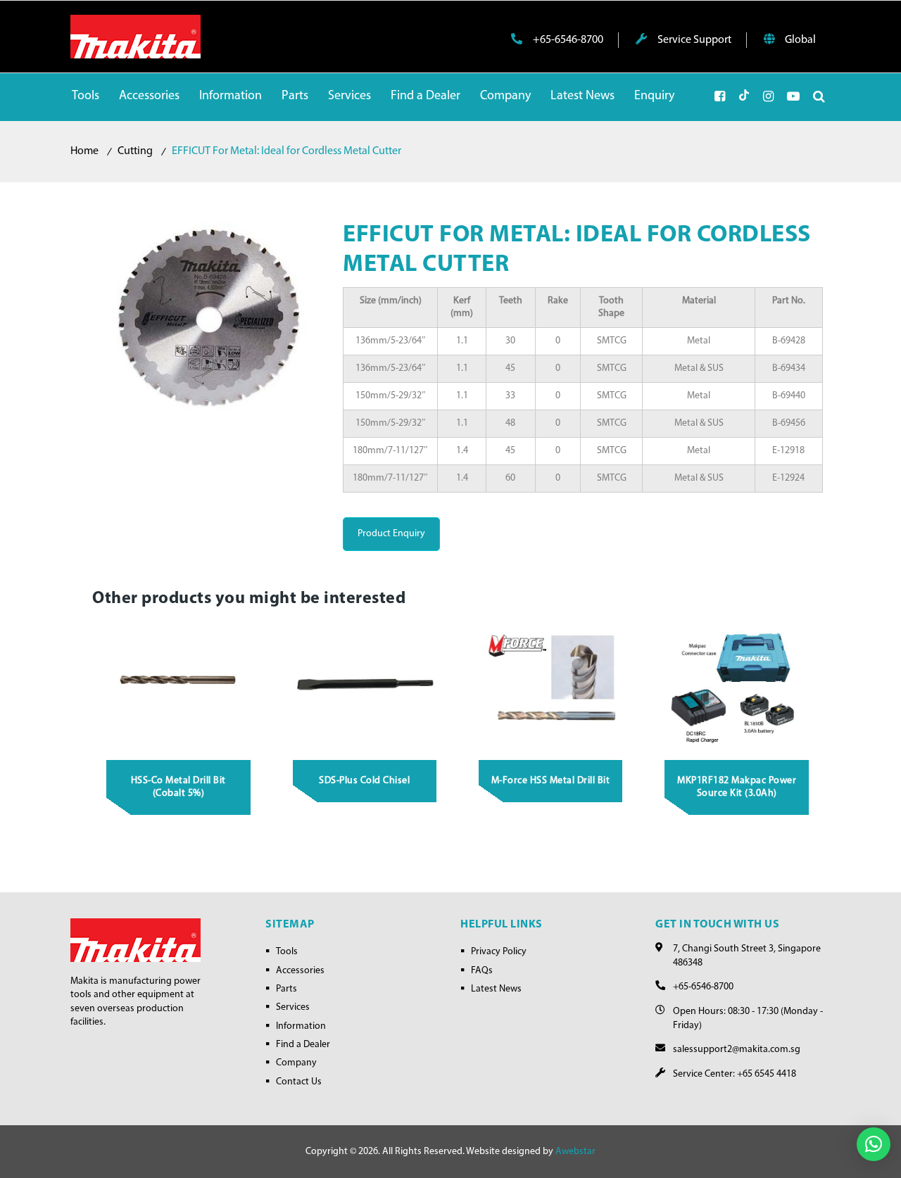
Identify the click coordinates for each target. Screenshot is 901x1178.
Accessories (300, 970)
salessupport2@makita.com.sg (736, 1049)
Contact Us (299, 1082)
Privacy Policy (499, 951)
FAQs (482, 970)
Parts (286, 989)
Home (84, 151)
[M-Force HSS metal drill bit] (551, 683)
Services (293, 1007)
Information (301, 1026)
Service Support (693, 40)
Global (799, 40)
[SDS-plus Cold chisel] (364, 683)
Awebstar (575, 1151)
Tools (287, 951)
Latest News (496, 989)
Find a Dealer (303, 1044)
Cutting (135, 151)
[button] (873, 1144)
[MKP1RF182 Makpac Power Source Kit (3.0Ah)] (737, 683)
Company (296, 1063)
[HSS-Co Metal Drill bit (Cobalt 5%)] (179, 683)
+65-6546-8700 (567, 40)
